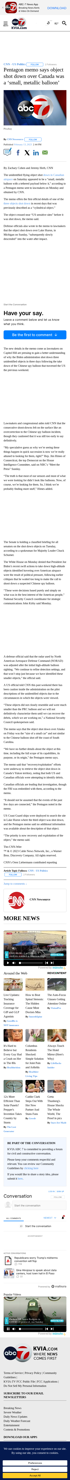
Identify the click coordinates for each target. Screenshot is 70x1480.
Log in (51, 1191)
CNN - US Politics (38, 870)
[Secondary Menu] (8, 23)
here (20, 1178)
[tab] (14, 1218)
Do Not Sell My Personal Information (25, 1385)
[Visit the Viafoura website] (58, 1286)
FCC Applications (47, 1381)
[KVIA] (23, 23)
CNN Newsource (15, 139)
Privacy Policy (33, 1372)
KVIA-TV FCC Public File (19, 1381)
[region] (35, 1240)
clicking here (31, 1168)
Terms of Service (13, 1372)
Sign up (60, 1191)
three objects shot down (17, 203)
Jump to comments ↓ (15, 883)
